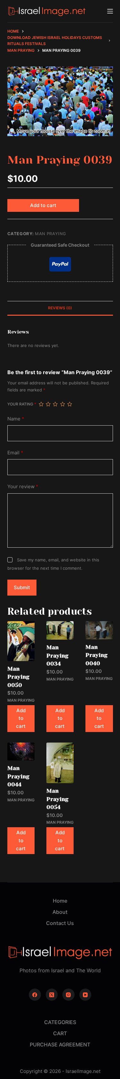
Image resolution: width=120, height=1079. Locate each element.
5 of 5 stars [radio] (69, 404)
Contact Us (60, 923)
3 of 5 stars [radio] (55, 404)
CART (60, 1033)
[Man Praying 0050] (21, 641)
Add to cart (43, 205)
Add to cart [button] (21, 718)
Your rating (21, 404)
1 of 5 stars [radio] (41, 404)
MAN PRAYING (50, 233)
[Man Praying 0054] (60, 763)
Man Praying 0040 (96, 655)
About (60, 912)
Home (60, 901)
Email (15, 453)
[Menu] (110, 11)
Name (15, 419)
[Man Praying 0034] (60, 630)
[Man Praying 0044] (21, 752)
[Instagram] (68, 995)
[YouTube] (85, 995)
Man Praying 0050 (18, 677)
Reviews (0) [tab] (60, 307)
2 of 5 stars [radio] (48, 404)
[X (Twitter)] (52, 995)
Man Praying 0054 (57, 799)
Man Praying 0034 (57, 655)
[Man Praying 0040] (99, 630)
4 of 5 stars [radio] (62, 404)
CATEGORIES (60, 1022)
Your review (22, 486)
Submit (22, 587)
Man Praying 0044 (18, 776)
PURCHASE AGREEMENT (60, 1044)
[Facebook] (35, 995)
